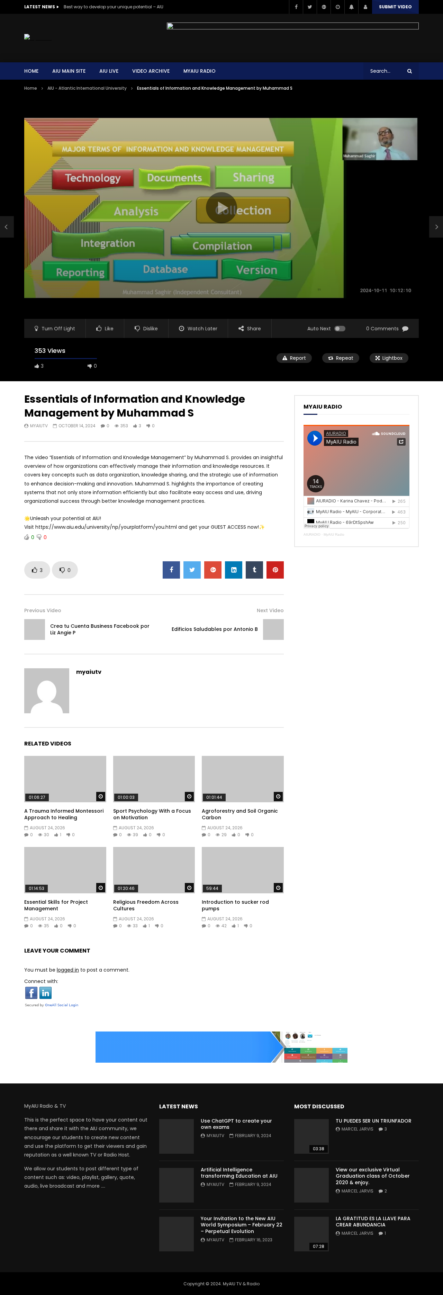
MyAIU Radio (334, 534)
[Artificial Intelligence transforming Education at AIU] (176, 1185)
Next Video (270, 610)
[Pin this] (275, 570)
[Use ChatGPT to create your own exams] (176, 1136)
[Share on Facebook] (171, 570)
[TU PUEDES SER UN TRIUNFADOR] (311, 1136)
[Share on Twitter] (192, 570)
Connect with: (41, 981)
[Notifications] (351, 7)
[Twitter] (310, 7)
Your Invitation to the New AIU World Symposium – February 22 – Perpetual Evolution (241, 1225)
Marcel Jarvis (357, 1129)
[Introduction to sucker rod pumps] (243, 870)
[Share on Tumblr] (254, 570)
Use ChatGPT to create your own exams (236, 1124)
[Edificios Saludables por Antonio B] (273, 629)
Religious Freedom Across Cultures (146, 905)
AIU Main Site (68, 71)
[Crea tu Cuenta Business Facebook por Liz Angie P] (7, 227)
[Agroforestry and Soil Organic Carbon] (243, 779)
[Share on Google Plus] (213, 570)
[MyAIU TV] (38, 38)
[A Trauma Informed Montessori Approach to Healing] (65, 779)
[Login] (365, 7)
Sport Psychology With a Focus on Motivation (152, 814)
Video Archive (151, 71)
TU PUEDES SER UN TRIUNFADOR (374, 1120)
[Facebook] (296, 7)
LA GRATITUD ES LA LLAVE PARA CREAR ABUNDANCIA (373, 1222)
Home (31, 71)
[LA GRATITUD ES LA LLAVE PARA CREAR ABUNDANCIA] (311, 1234)
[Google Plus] (324, 7)
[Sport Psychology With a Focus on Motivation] (154, 779)
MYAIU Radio (199, 71)
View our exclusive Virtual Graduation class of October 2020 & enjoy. (373, 1176)
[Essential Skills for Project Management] (65, 870)
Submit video (395, 7)
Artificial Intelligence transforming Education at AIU (239, 1173)
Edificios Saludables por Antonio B (215, 629)
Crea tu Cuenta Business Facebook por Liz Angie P (100, 629)
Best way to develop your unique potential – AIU (113, 7)
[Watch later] (337, 7)
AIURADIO (312, 534)
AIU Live (108, 71)
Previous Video (42, 610)
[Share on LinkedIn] (233, 570)
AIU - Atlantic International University (87, 88)
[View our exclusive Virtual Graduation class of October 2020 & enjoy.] (311, 1185)
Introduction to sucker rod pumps (235, 905)
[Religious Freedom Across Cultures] (154, 870)
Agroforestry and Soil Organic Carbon (240, 814)
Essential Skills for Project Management (56, 905)
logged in (68, 969)
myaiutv (39, 426)
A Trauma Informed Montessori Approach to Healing (63, 814)
